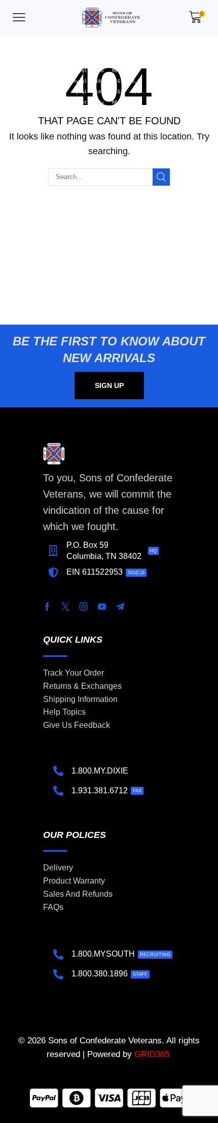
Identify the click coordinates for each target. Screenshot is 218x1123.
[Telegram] (120, 607)
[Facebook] (47, 607)
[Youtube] (102, 607)
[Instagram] (84, 607)
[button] (19, 17)
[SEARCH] (161, 177)
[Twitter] (65, 607)
